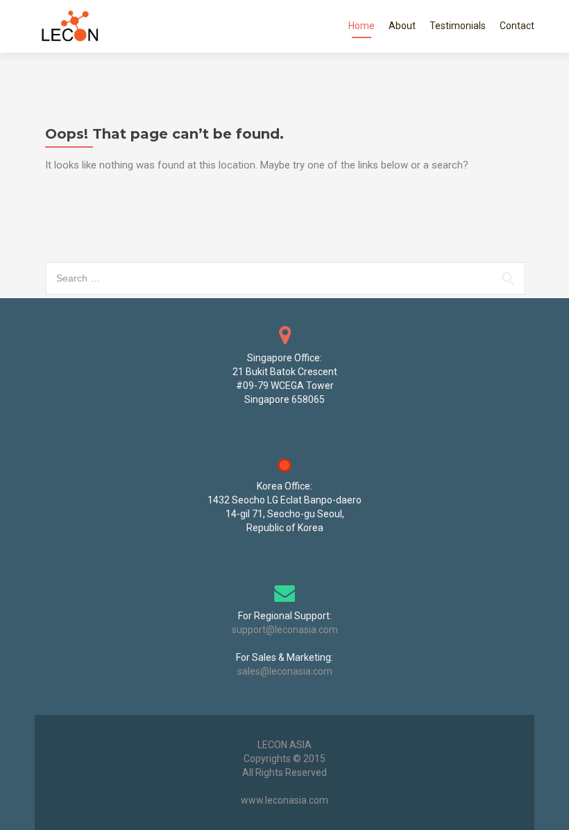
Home (361, 25)
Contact (517, 25)
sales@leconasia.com (284, 671)
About (402, 25)
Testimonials (458, 25)
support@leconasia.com (285, 629)
